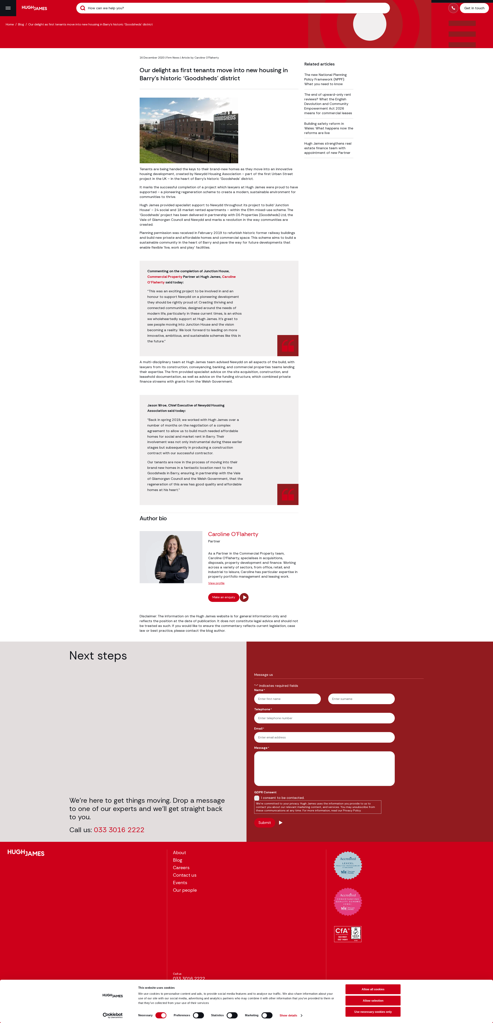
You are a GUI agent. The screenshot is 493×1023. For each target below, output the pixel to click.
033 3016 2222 (119, 830)
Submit (83, 8)
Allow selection (373, 1000)
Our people (185, 890)
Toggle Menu (8, 8)
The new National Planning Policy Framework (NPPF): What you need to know (325, 79)
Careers (181, 868)
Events (180, 883)
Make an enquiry (223, 597)
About (179, 852)
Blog (21, 24)
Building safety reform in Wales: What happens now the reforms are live (328, 128)
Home (10, 24)
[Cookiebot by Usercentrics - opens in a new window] (113, 1015)
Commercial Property (164, 276)
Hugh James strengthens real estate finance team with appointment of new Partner (327, 148)
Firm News (172, 57)
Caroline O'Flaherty (207, 57)
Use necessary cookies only (373, 1011)
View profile (216, 583)
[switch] (198, 1015)
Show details (288, 1015)
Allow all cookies (373, 989)
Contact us (184, 875)
